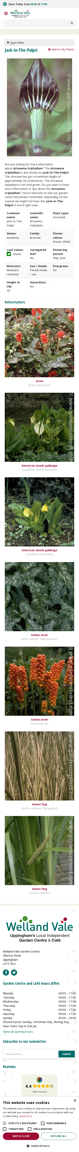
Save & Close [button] (21, 1136)
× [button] (74, 1100)
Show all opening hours (18, 1031)
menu (6, 13)
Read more (26, 1116)
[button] (39, 1146)
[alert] (39, 1124)
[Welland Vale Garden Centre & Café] (20, 13)
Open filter (16, 42)
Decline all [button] (58, 1136)
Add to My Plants (63, 49)
